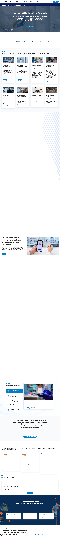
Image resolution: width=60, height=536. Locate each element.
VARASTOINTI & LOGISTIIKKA (21, 19)
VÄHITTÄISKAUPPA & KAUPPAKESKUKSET (35, 19)
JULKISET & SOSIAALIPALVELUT (30, 20)
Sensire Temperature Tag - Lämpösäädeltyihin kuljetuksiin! (14, 5)
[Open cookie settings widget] (1, 535)
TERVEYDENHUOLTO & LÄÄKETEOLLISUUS (21, 18)
